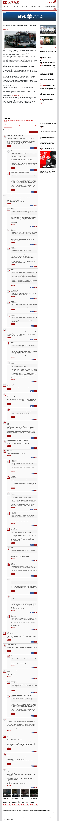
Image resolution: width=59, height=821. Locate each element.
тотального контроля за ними (17, 95)
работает (12, 88)
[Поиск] (53, 9)
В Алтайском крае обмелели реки (46, 148)
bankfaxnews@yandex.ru (46, 810)
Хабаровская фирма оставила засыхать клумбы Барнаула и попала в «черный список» (47, 94)
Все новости (54, 176)
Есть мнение (15, 6)
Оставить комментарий (33, 131)
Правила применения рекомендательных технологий (41, 817)
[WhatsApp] (8, 129)
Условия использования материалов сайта (16, 817)
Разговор (24, 6)
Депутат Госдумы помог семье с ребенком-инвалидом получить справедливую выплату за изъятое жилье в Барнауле (48, 73)
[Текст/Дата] (55, 9)
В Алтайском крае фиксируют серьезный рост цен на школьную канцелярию (46, 101)
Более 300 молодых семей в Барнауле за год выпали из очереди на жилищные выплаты (48, 125)
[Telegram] (47, 2)
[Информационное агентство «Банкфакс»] (11, 2)
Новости (5, 6)
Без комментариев (36, 6)
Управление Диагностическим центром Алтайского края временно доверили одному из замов (47, 144)
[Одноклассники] (55, 2)
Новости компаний (50, 6)
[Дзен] (52, 2)
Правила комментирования (28, 817)
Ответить (9, 145)
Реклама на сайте (53, 817)
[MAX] (54, 2)
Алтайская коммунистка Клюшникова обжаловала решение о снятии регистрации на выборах (48, 81)
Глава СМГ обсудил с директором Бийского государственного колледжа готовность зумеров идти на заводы (48, 171)
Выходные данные (6, 817)
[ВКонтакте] (50, 2)
